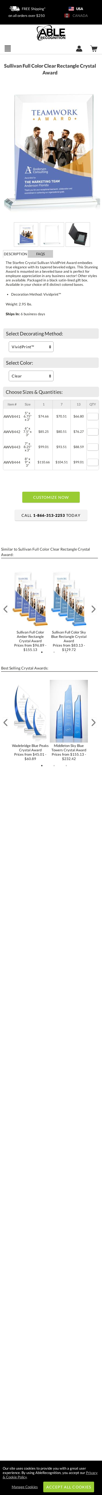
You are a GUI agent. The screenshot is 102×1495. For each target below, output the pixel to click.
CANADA (79, 15)
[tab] (15, 254)
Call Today (50, 515)
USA (79, 9)
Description (15, 254)
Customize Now (51, 497)
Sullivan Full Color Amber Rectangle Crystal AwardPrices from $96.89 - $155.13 (30, 641)
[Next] (93, 609)
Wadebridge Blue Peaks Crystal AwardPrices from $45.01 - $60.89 (30, 752)
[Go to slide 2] (54, 652)
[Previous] (5, 609)
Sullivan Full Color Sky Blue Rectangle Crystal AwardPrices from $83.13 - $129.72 (68, 641)
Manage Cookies (25, 1487)
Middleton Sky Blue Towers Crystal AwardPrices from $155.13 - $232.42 (68, 752)
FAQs (40, 254)
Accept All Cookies (68, 1487)
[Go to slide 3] (66, 652)
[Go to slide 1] (42, 652)
